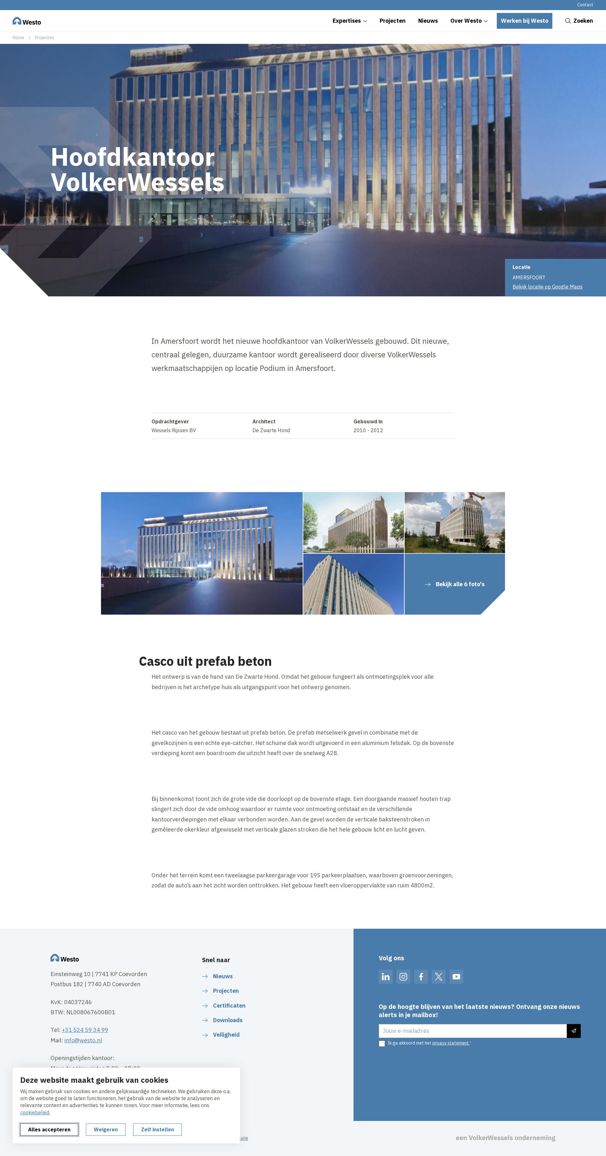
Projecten (44, 37)
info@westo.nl (83, 1040)
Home (18, 37)
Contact (585, 5)
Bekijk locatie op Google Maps (548, 286)
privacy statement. (451, 1043)
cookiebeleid (34, 1112)
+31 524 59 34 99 (85, 1030)
